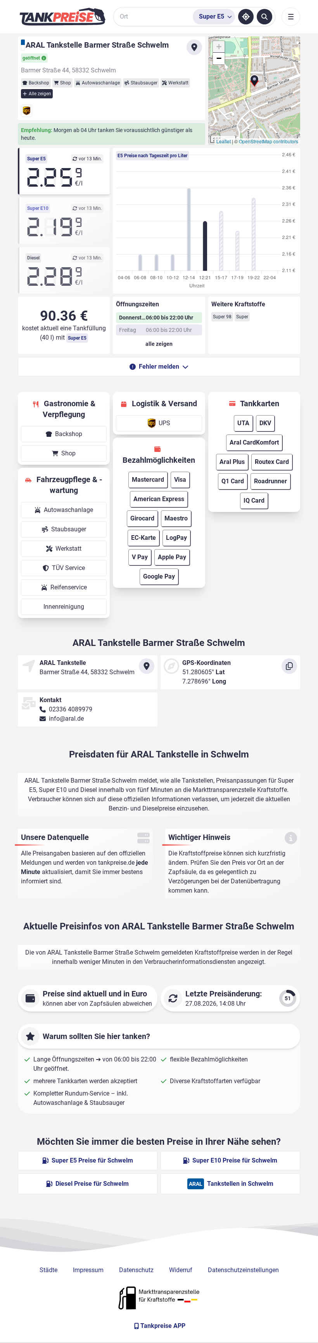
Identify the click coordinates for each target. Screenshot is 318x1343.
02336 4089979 (70, 709)
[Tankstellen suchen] (264, 16)
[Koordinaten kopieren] (289, 666)
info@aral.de (66, 718)
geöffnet (31, 58)
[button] (254, 84)
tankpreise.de (116, 862)
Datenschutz (136, 1270)
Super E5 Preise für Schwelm (92, 1160)
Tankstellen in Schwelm (231, 1183)
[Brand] (62, 16)
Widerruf (180, 1270)
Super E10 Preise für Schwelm (234, 1160)
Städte (48, 1270)
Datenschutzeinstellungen (243, 1270)
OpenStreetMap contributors (268, 141)
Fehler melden (159, 366)
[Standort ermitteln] (246, 16)
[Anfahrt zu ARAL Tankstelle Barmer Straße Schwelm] (194, 47)
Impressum (88, 1270)
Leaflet (223, 141)
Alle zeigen (40, 93)
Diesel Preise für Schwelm (92, 1183)
